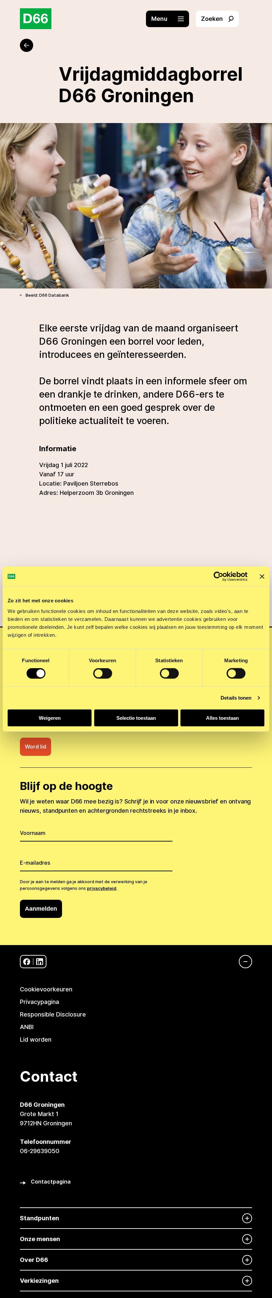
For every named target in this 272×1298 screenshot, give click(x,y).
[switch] (102, 673)
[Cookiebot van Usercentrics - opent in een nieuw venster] (218, 577)
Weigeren (50, 717)
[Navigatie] (242, 962)
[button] (171, 19)
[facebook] (26, 961)
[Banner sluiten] (262, 576)
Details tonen (236, 698)
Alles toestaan (222, 717)
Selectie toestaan (136, 717)
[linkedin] (39, 961)
